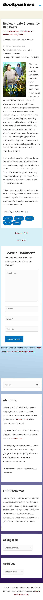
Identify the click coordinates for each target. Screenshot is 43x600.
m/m (12, 34)
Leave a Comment (11, 31)
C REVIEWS (25, 31)
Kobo (17, 223)
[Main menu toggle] (40, 5)
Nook (29, 218)
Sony (7, 223)
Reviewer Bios (16, 438)
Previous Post (21, 233)
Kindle (8, 218)
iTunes (19, 218)
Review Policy (22, 419)
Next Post (21, 240)
